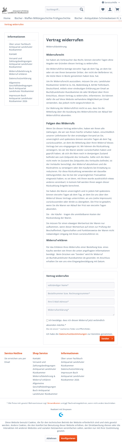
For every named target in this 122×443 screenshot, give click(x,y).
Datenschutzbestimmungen (73, 334)
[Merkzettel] (103, 9)
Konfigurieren (68, 438)
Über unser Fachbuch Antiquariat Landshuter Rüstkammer (20, 47)
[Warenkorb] (117, 9)
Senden (105, 338)
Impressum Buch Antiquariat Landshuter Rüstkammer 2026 (20, 98)
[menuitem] (65, 9)
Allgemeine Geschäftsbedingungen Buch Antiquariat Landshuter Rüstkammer (21, 87)
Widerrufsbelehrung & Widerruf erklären (20, 72)
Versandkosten (53, 403)
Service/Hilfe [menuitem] (111, 2)
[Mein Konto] (110, 9)
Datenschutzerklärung (20, 78)
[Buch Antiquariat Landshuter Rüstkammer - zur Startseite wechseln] (15, 10)
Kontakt (13, 54)
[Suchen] (81, 9)
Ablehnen (51, 438)
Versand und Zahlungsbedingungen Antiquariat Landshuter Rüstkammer (20, 62)
